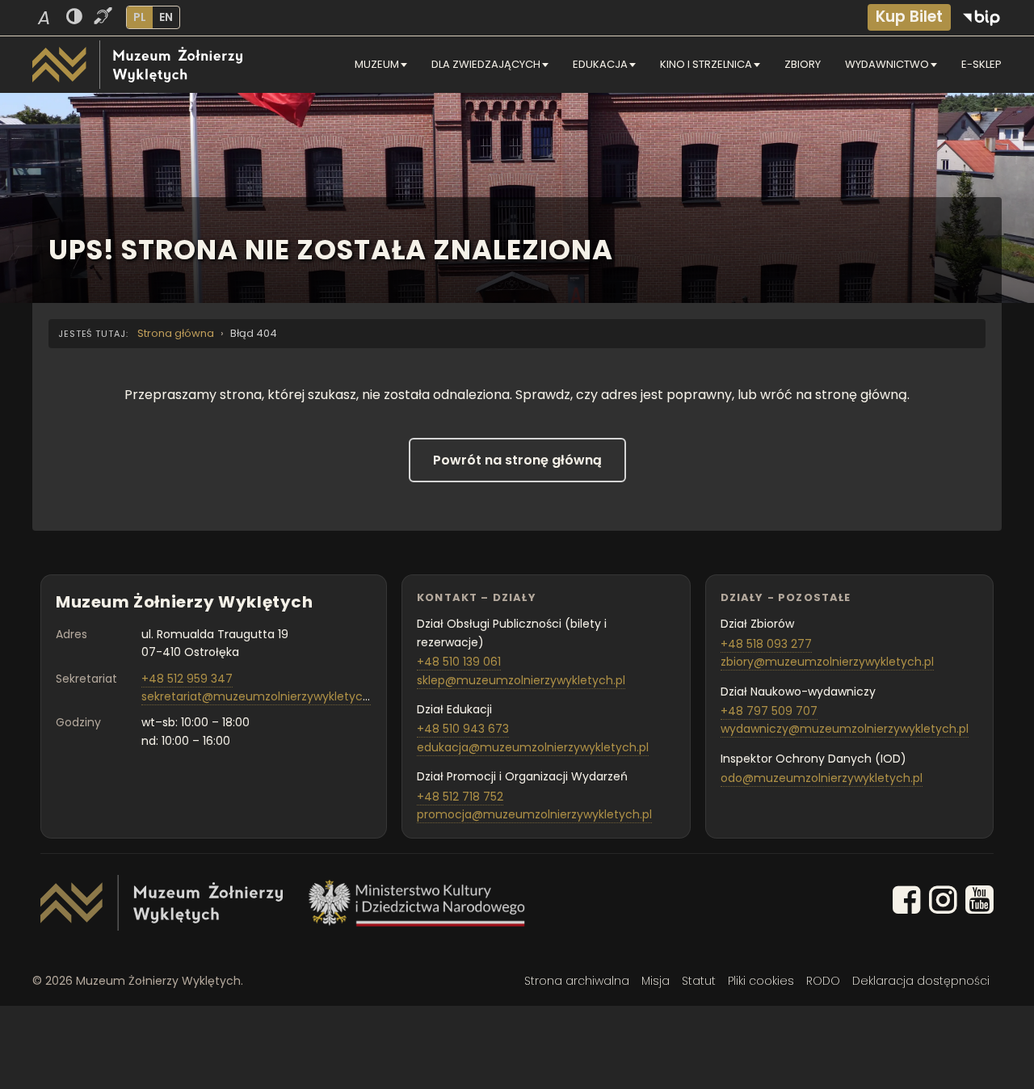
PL (139, 17)
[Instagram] (943, 902)
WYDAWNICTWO (887, 64)
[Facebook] (907, 902)
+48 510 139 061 (459, 662)
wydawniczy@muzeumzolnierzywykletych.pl (845, 729)
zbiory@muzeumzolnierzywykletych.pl (827, 662)
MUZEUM (377, 64)
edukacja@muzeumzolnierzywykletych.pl (533, 747)
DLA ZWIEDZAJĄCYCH (485, 64)
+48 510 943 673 (463, 729)
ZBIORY (802, 64)
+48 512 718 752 (460, 796)
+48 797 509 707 (769, 711)
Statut (699, 981)
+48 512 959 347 (187, 679)
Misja (655, 981)
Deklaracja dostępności (921, 981)
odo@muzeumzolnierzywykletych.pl (822, 778)
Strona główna (175, 333)
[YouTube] (979, 902)
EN (166, 17)
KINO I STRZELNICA (706, 64)
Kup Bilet (909, 16)
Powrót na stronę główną (517, 460)
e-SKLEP (981, 64)
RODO (823, 981)
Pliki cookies (761, 981)
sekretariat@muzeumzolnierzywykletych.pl (261, 696)
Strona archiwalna (576, 981)
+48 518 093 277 (766, 644)
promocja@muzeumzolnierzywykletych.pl (534, 814)
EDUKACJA (600, 64)
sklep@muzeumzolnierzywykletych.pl (521, 680)
